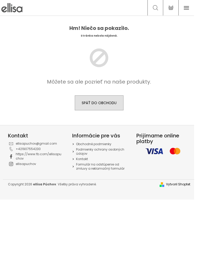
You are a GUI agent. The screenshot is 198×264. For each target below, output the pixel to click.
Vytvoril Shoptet (178, 184)
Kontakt (82, 159)
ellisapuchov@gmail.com (36, 143)
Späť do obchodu (99, 102)
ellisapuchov (26, 164)
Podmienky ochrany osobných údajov (100, 151)
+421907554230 (28, 149)
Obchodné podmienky (93, 144)
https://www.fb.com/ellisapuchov (38, 156)
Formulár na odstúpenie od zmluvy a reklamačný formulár (100, 166)
